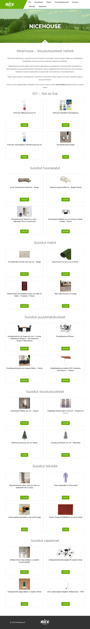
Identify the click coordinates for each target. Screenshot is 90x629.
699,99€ (24, 231)
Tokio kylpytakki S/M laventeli (65, 485)
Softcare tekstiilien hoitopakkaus (65, 113)
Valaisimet (42, 6)
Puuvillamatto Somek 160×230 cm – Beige (24, 262)
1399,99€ (24, 200)
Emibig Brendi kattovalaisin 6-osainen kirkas (65, 560)
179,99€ (65, 455)
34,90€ (65, 125)
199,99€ (65, 423)
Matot (49, 2)
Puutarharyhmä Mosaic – (65, 336)
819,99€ (65, 380)
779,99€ (65, 200)
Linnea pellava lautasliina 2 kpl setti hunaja (24, 517)
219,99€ (65, 274)
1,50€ (66, 529)
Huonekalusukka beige (66, 145)
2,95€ (66, 157)
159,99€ (24, 274)
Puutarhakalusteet (62, 2)
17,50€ (24, 604)
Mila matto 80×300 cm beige (66, 294)
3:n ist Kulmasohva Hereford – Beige (24, 187)
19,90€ (24, 125)
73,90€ (65, 306)
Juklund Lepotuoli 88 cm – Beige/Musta (66, 187)
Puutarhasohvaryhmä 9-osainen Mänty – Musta (24, 368)
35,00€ (65, 498)
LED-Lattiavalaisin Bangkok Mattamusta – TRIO (65, 592)
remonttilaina (61, 84)
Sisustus (75, 2)
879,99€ (24, 349)
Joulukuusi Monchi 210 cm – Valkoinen (65, 443)
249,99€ (65, 604)
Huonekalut (38, 2)
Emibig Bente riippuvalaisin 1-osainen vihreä (24, 592)
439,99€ (65, 349)
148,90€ (65, 572)
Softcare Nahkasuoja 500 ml (24, 113)
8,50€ (24, 529)
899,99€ (65, 231)
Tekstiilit (32, 6)
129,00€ (24, 498)
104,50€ (24, 572)
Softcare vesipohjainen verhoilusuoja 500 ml (24, 145)
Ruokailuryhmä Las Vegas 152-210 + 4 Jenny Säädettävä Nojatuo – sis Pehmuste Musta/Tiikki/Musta (24, 338)
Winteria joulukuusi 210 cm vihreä (24, 443)
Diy (30, 2)
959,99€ (24, 380)
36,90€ (24, 455)
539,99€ (24, 306)
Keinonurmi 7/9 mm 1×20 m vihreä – (65, 262)
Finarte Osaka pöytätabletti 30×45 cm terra (65, 517)
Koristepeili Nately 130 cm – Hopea (24, 411)
